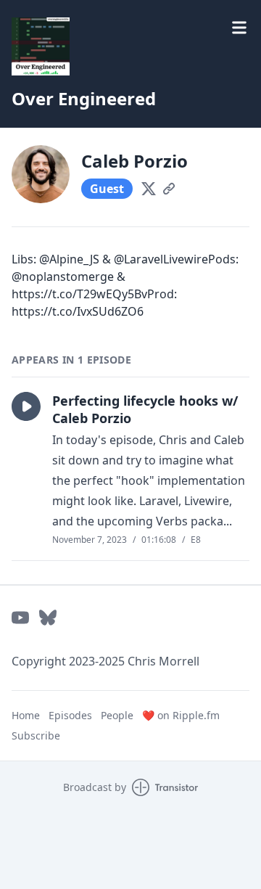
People (117, 715)
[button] (26, 406)
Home (26, 715)
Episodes (70, 715)
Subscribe (36, 735)
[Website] (169, 188)
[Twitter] (148, 188)
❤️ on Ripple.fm (181, 715)
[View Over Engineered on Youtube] (20, 617)
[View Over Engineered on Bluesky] (48, 617)
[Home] (41, 46)
